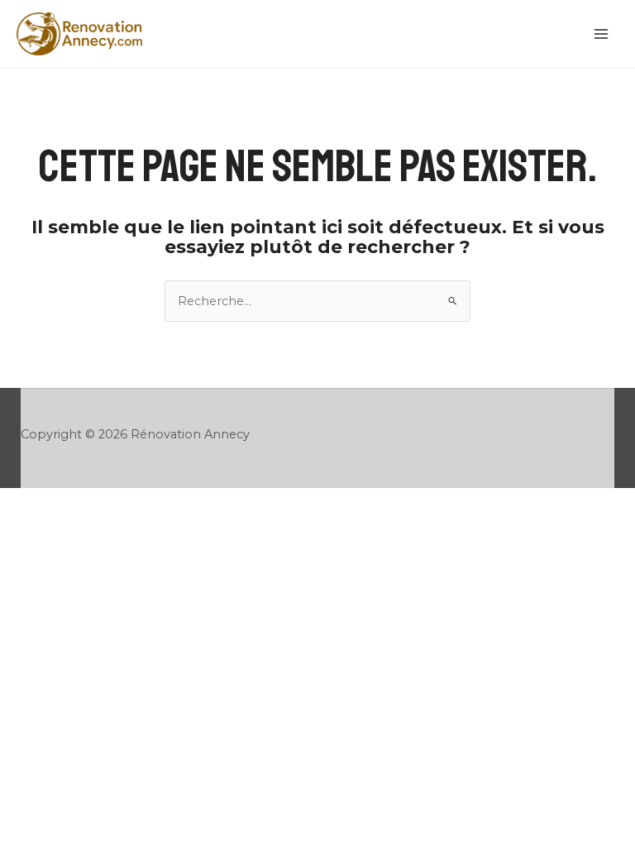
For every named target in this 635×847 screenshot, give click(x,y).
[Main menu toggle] (601, 34)
